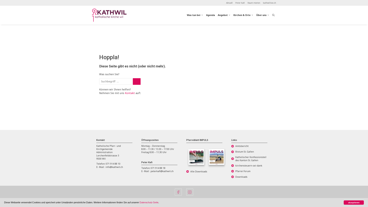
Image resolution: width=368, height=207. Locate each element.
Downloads (241, 176)
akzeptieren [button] (354, 202)
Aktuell (229, 2)
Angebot (223, 15)
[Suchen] (137, 81)
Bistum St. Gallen (244, 151)
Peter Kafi (240, 2)
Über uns (261, 15)
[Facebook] (178, 192)
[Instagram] (189, 192)
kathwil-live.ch (269, 2)
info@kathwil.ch (114, 167)
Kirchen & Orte (242, 15)
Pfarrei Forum (242, 171)
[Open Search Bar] (273, 15)
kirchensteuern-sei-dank (248, 165)
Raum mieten (254, 2)
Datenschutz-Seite (149, 202)
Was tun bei (193, 15)
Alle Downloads (198, 171)
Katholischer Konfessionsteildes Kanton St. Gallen (250, 159)
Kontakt (130, 93)
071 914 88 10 (113, 163)
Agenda (210, 15)
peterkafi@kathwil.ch (162, 171)
